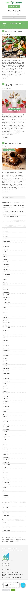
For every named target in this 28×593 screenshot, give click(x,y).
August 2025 (5, 228)
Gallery (4, 510)
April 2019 (5, 393)
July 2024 (5, 254)
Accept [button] (13, 589)
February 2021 (6, 343)
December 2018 (6, 403)
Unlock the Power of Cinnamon (13, 143)
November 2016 (6, 459)
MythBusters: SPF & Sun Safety (9, 214)
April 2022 (5, 315)
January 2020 (6, 371)
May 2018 (5, 416)
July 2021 (5, 332)
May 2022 (5, 312)
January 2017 (6, 454)
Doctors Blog (6, 507)
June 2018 (5, 414)
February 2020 (6, 368)
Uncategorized (6, 515)
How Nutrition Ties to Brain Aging (14, 31)
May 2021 (5, 337)
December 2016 (6, 457)
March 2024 (5, 261)
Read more (5, 133)
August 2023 (5, 277)
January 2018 (6, 426)
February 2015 (6, 495)
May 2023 (5, 284)
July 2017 (5, 442)
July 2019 (5, 386)
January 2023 (6, 294)
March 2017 (5, 452)
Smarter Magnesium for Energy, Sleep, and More (13, 211)
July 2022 (5, 307)
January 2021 (6, 345)
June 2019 (5, 388)
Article (3, 34)
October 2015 (6, 482)
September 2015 (6, 485)
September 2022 (6, 302)
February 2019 (6, 398)
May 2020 (5, 363)
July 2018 (5, 411)
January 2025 (6, 238)
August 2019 (5, 383)
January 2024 (6, 266)
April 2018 (5, 419)
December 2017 (6, 429)
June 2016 (5, 472)
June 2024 (5, 256)
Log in (4, 522)
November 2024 (6, 244)
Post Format (5, 512)
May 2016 (5, 475)
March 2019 (5, 396)
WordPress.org (6, 530)
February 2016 (6, 480)
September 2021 (6, 327)
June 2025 (5, 231)
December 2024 (6, 241)
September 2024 (6, 249)
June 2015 (5, 490)
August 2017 (5, 439)
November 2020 (6, 350)
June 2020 (5, 360)
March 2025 (5, 236)
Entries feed (5, 525)
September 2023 (6, 274)
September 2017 (6, 436)
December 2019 (6, 373)
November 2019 (6, 376)
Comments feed (6, 527)
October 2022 (6, 299)
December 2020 (6, 348)
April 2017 (5, 449)
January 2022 (6, 320)
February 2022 (6, 317)
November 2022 (6, 297)
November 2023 (6, 269)
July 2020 (5, 358)
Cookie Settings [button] (6, 589)
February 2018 (6, 424)
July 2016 (5, 469)
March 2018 (5, 421)
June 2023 (5, 282)
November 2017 (6, 431)
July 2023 (5, 279)
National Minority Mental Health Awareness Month (13, 205)
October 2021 (6, 325)
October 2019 (6, 378)
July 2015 (5, 487)
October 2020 (6, 353)
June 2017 (5, 444)
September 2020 (6, 355)
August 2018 (5, 409)
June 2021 (5, 335)
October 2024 (6, 246)
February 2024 (6, 264)
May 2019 (5, 391)
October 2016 (6, 462)
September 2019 (6, 381)
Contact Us (9, 14)
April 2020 (5, 365)
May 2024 (5, 259)
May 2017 (5, 447)
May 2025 (5, 233)
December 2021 (6, 322)
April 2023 (5, 287)
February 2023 (6, 292)
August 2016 (5, 467)
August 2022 (5, 304)
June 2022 (5, 310)
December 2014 (6, 497)
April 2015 (5, 492)
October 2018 (6, 406)
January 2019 (6, 401)
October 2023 (6, 272)
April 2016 (5, 477)
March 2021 (5, 340)
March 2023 (5, 289)
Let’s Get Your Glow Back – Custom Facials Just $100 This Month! (13, 575)
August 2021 (5, 330)
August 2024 (5, 251)
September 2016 (6, 464)
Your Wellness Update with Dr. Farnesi (11, 216)
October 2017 (6, 434)
